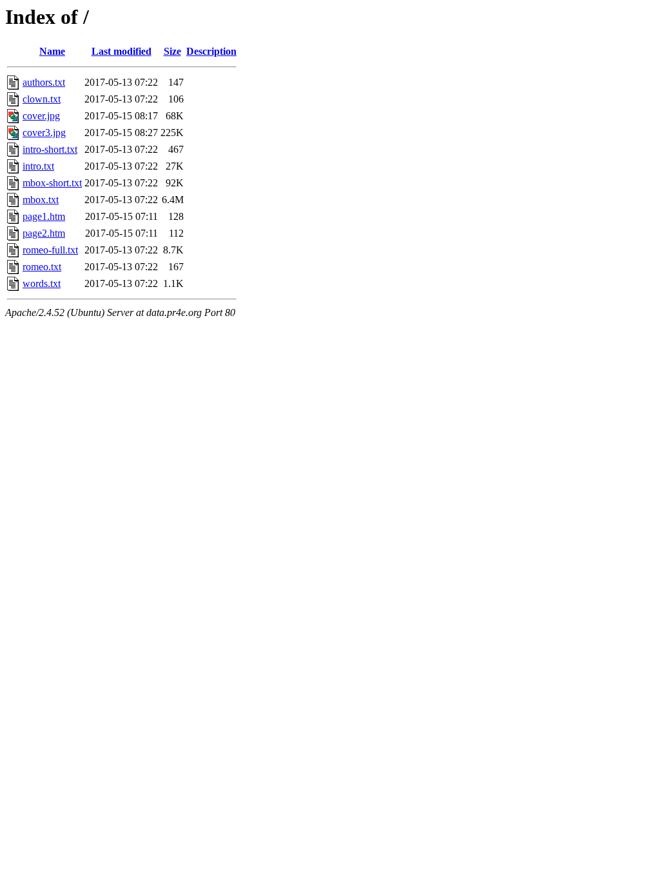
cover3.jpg (44, 132)
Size (172, 51)
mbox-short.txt (52, 182)
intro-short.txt (50, 149)
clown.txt (42, 99)
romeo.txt (42, 266)
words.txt (42, 283)
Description (211, 51)
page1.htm (44, 216)
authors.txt (44, 82)
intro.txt (38, 166)
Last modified (121, 51)
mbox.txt (41, 199)
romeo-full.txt (50, 249)
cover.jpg (41, 115)
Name (52, 51)
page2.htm (44, 233)
